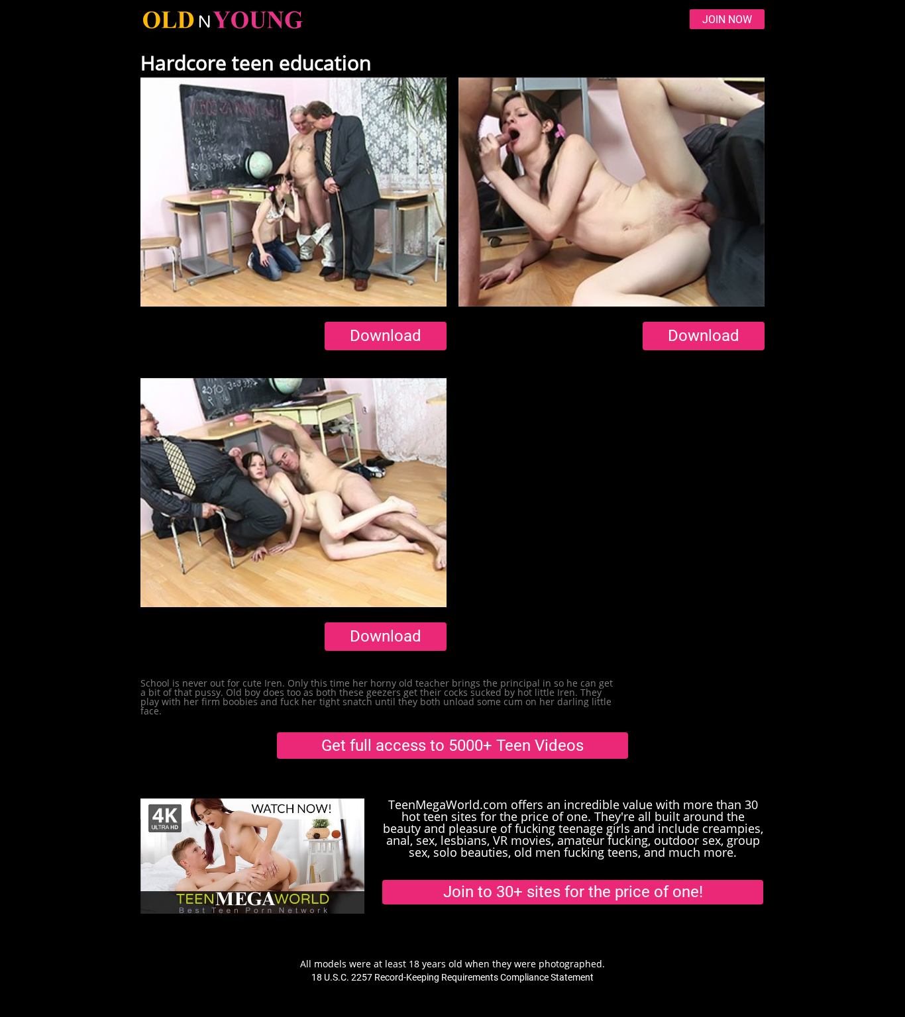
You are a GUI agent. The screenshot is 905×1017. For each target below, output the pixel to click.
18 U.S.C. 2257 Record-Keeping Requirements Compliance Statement (452, 977)
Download (385, 335)
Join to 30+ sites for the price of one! (573, 892)
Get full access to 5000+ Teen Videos (452, 745)
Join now (727, 19)
